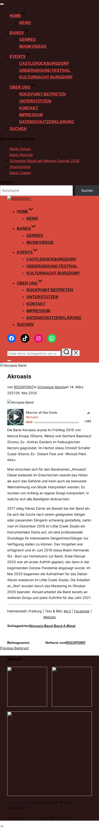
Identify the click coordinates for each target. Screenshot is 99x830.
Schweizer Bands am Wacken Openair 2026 (44, 161)
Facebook (82, 611)
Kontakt (28, 108)
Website (49, 617)
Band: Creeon (20, 173)
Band (48, 626)
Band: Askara (20, 149)
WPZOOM (63, 817)
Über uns (20, 87)
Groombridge (20, 167)
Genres (27, 39)
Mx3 (67, 611)
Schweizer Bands (51, 387)
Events (17, 56)
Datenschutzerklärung (46, 122)
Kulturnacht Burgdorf (46, 77)
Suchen (18, 129)
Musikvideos (32, 46)
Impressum (31, 115)
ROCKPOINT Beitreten (42, 94)
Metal (71, 626)
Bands (17, 33)
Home (15, 16)
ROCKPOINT (24, 387)
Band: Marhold (21, 155)
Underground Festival (44, 70)
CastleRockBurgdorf (44, 63)
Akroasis (36, 626)
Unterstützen (35, 101)
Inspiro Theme (36, 817)
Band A (60, 626)
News (25, 23)
